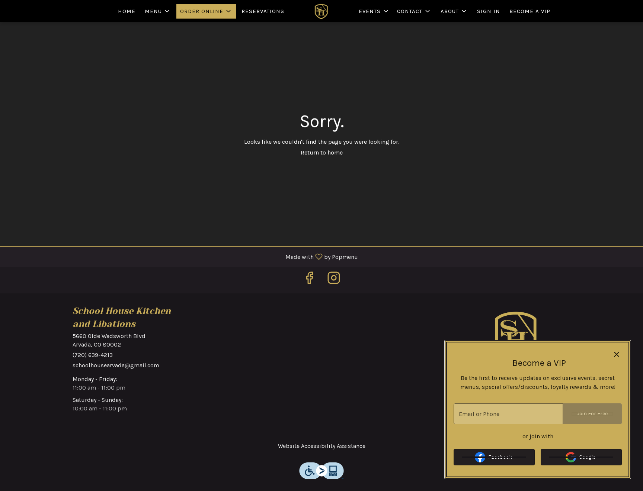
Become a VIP (529, 11)
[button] (158, 11)
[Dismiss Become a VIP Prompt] (617, 354)
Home (126, 11)
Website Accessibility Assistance (321, 445)
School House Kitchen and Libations (516, 334)
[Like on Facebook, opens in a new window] (309, 280)
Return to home (322, 152)
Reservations (262, 11)
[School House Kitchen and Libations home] (321, 11)
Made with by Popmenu (182, 256)
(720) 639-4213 (93, 354)
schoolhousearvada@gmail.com (116, 365)
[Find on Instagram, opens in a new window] (333, 280)
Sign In (488, 11)
